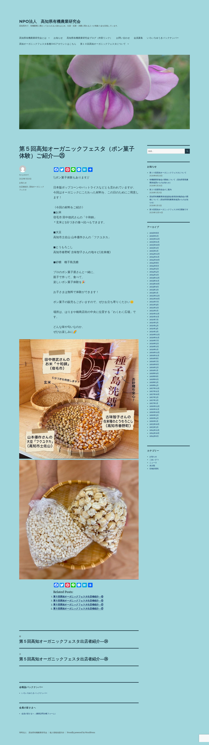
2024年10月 (154, 260)
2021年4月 (154, 325)
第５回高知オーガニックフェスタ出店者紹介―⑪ (78, 600)
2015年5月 (154, 427)
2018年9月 (154, 373)
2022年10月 (154, 299)
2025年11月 (154, 242)
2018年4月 (154, 385)
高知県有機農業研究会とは (32, 38)
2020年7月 (154, 340)
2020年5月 (154, 343)
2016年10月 (154, 412)
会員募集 (138, 38)
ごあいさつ (154, 459)
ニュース (153, 462)
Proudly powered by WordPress (81, 732)
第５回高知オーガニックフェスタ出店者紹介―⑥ (78, 596)
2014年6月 (154, 436)
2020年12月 (154, 334)
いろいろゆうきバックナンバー (163, 38)
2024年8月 (154, 263)
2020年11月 (154, 337)
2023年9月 (154, 287)
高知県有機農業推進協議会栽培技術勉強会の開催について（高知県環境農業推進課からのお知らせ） (168, 199)
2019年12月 (154, 352)
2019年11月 (154, 355)
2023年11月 (154, 281)
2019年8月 (154, 358)
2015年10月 (154, 424)
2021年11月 (154, 316)
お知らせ (58, 38)
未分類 (152, 465)
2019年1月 (153, 370)
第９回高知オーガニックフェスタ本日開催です (168, 209)
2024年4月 (154, 272)
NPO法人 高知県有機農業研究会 (50, 21)
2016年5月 (154, 415)
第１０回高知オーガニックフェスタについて (103, 44)
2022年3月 (154, 304)
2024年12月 (154, 254)
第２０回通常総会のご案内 (160, 189)
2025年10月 (154, 245)
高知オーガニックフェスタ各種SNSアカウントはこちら (47, 44)
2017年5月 (154, 397)
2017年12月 (154, 388)
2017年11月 (154, 391)
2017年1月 (153, 403)
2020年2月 (154, 346)
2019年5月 (154, 367)
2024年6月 (154, 266)
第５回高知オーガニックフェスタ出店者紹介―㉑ (78, 604)
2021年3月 (153, 328)
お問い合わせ (123, 38)
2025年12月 (154, 239)
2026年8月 (154, 233)
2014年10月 (154, 433)
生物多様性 (154, 468)
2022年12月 (154, 296)
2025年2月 (154, 248)
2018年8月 (154, 376)
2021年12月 (154, 313)
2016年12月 (154, 406)
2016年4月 (154, 418)
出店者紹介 (23, 187)
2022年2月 (154, 307)
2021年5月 (154, 322)
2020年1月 (154, 349)
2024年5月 (154, 269)
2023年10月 (154, 284)
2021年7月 (154, 319)
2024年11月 (154, 257)
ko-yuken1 (24, 175)
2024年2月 (154, 275)
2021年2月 (154, 331)
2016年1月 (153, 421)
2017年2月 (154, 400)
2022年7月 (154, 302)
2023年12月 (154, 278)
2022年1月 (154, 310)
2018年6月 (154, 379)
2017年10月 (154, 394)
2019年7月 (154, 361)
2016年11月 (154, 409)
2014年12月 (154, 430)
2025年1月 (154, 251)
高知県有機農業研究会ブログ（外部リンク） (89, 38)
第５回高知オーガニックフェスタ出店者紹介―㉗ (78, 608)
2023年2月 (154, 290)
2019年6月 (154, 364)
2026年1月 (154, 236)
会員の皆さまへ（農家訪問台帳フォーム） (39, 713)
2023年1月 (153, 293)
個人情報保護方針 (57, 732)
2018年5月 (154, 382)
